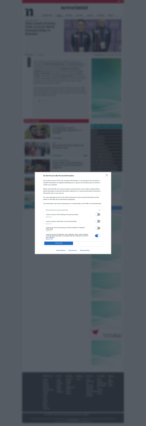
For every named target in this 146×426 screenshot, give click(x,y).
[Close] (107, 176)
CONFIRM (58, 243)
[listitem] (73, 210)
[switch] (97, 214)
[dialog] (73, 213)
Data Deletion (61, 250)
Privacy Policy (85, 250)
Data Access (73, 250)
